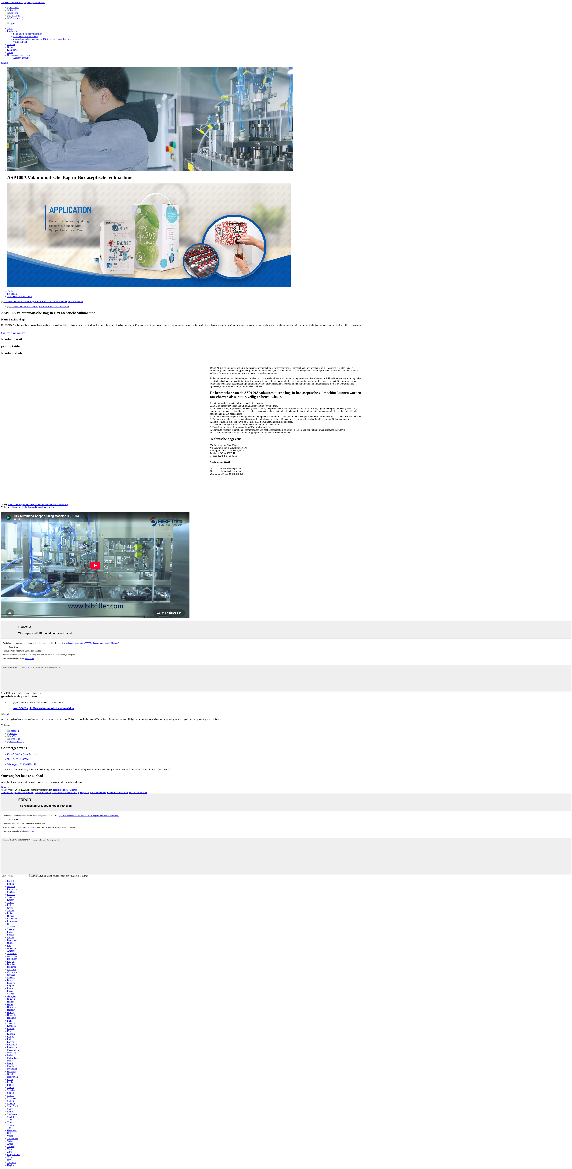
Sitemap (73, 790)
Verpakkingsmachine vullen (93, 792)
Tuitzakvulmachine (138, 792)
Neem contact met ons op (19, 55)
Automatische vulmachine (25, 36)
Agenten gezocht (21, 58)
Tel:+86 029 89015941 (12, 2)
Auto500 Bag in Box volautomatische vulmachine (43, 708)
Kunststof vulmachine (117, 792)
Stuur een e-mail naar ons (13, 333)
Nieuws (10, 47)
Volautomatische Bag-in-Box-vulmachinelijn (33, 507)
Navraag (5, 787)
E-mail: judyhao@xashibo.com (22, 754)
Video (10, 52)
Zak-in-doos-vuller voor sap (65, 792)
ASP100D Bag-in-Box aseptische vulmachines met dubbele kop (38, 504)
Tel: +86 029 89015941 (18, 759)
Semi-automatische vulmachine (27, 33)
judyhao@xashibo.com (34, 2)
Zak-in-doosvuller (43, 792)
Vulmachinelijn (20, 42)
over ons (11, 44)
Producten (12, 31)
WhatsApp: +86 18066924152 (21, 764)
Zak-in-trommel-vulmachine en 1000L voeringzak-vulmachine (42, 39)
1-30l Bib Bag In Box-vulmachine (17, 792)
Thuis (10, 28)
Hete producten (60, 790)
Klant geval (12, 50)
